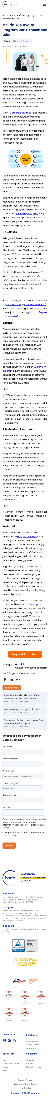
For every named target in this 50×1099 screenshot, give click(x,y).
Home (5, 15)
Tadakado (31, 1048)
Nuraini (19, 664)
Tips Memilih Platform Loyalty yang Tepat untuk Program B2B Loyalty (24, 722)
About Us (30, 1060)
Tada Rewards (32, 1045)
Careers (29, 1063)
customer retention (34, 304)
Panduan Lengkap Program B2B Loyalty (23, 709)
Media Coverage (33, 1067)
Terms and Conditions (25, 1084)
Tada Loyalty (32, 1041)
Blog (4, 1060)
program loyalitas (21, 112)
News (4, 1070)
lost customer (13, 304)
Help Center (25, 1088)
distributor (8, 98)
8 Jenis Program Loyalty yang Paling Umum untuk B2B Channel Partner (21, 697)
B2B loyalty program (27, 213)
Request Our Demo (25, 654)
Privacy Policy (25, 1080)
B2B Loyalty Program (21, 41)
